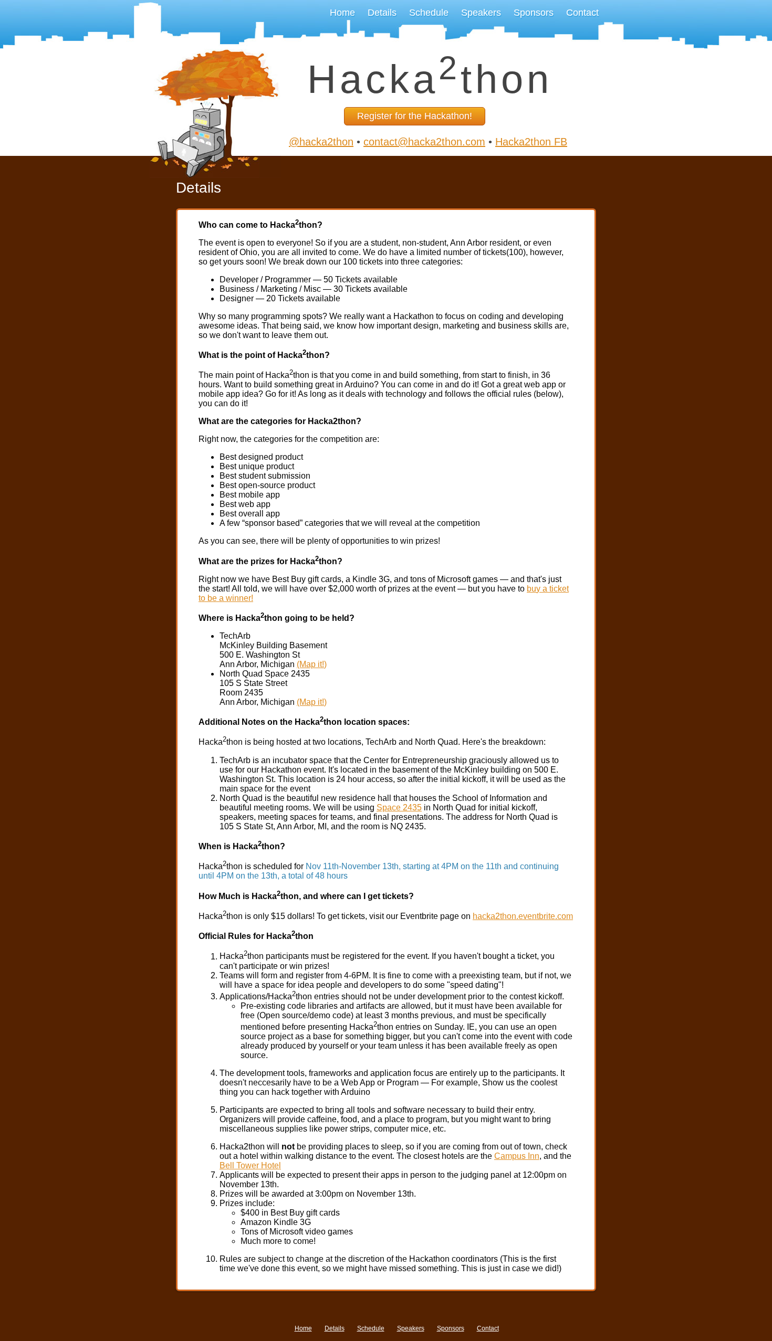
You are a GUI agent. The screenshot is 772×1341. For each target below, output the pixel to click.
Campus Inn (516, 1156)
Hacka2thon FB (531, 141)
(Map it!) (312, 664)
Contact (582, 12)
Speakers (481, 12)
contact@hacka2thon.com (424, 141)
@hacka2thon (321, 141)
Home (342, 12)
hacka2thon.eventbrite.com (523, 916)
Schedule (428, 12)
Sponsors (534, 12)
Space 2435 (399, 807)
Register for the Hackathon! (414, 116)
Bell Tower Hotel (250, 1165)
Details (382, 12)
